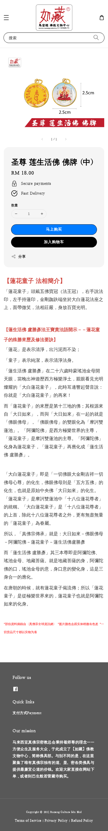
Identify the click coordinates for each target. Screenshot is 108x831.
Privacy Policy (56, 820)
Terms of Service (28, 820)
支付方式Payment (27, 713)
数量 (14, 205)
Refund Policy (82, 820)
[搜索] (96, 37)
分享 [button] (22, 256)
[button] (6, 17)
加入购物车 (54, 242)
